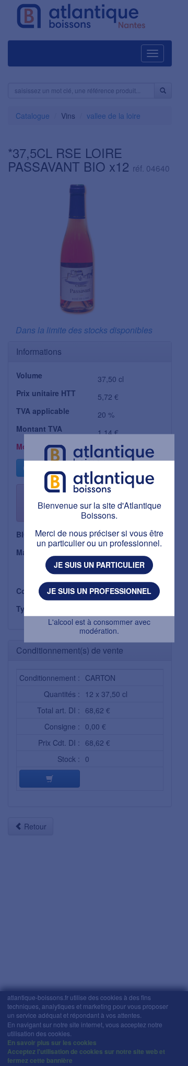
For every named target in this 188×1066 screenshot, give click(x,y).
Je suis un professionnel (99, 591)
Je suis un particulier (99, 565)
